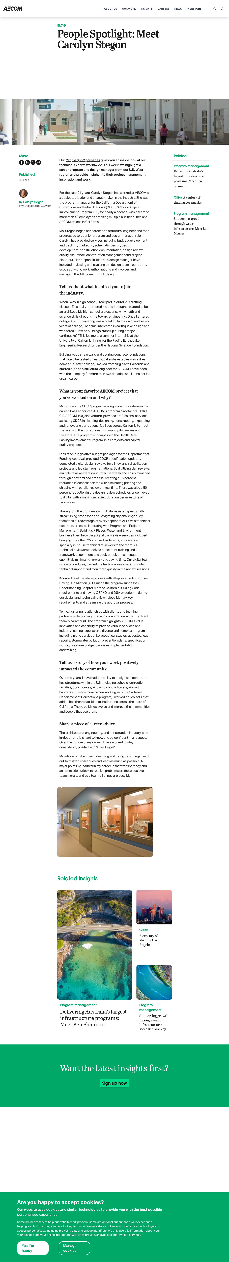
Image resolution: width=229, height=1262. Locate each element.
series (83, 160)
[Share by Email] (38, 162)
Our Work (129, 8)
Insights (147, 8)
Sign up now (114, 1083)
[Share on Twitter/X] (33, 162)
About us (110, 8)
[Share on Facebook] (21, 162)
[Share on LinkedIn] (27, 162)
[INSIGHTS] (25, 8)
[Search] (214, 8)
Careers (163, 8)
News (178, 8)
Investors (194, 8)
